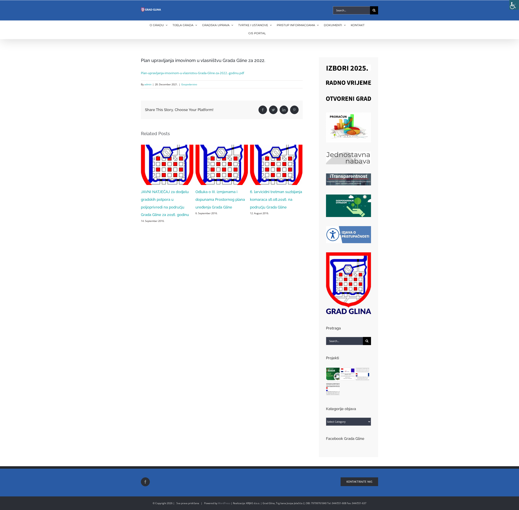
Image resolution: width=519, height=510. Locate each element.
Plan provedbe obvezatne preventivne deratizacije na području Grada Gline (273, 199)
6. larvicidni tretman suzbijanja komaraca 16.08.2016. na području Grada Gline (221, 199)
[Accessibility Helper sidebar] (514, 5)
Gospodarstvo (189, 84)
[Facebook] (145, 481)
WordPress (224, 503)
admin (147, 84)
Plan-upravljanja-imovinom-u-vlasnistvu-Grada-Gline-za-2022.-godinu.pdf (192, 73)
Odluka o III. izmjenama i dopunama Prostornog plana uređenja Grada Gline (165, 199)
